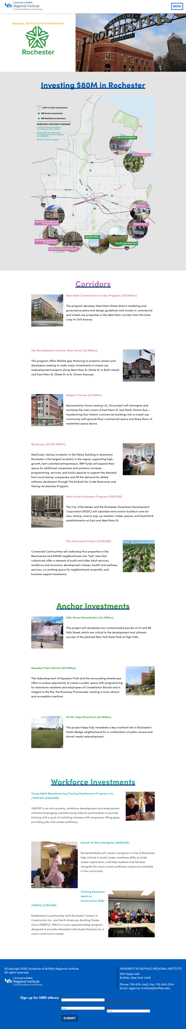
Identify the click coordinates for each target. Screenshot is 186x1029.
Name (63, 1005)
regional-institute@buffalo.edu (149, 988)
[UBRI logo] (23, 5)
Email (108, 1008)
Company (65, 997)
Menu (177, 6)
